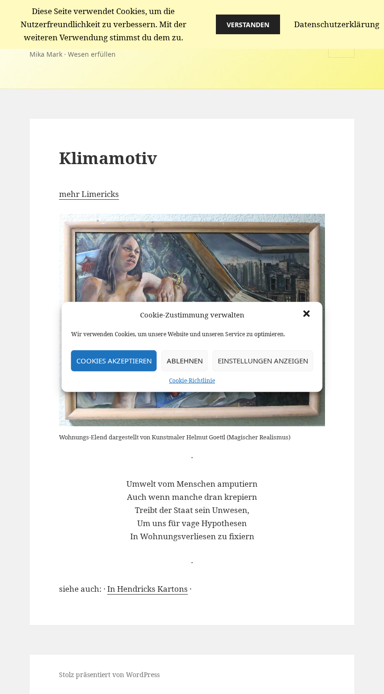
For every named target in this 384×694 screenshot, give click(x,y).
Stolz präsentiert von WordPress (109, 674)
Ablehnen (185, 360)
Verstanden (248, 24)
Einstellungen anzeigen (263, 360)
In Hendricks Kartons (147, 588)
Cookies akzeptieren (114, 360)
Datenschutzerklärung (336, 24)
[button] (307, 314)
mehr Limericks (89, 194)
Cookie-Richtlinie (192, 380)
